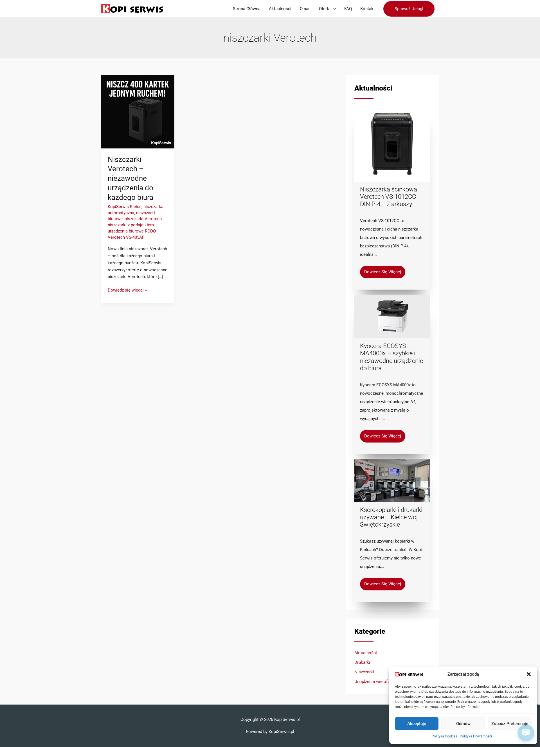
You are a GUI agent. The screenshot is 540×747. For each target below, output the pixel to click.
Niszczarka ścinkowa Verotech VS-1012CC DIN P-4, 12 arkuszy (388, 197)
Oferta (324, 8)
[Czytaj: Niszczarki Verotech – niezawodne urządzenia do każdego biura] (137, 111)
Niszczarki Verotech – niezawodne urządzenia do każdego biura (130, 178)
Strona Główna (246, 8)
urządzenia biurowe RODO (132, 231)
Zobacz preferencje (509, 723)
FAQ (348, 8)
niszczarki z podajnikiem (131, 224)
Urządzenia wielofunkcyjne (379, 681)
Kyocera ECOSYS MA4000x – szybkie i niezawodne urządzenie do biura (391, 357)
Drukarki (362, 662)
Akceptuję (416, 723)
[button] (529, 674)
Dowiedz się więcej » (127, 290)
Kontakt (367, 8)
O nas (305, 8)
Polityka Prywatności (476, 736)
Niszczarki (364, 671)
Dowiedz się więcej (382, 271)
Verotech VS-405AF (126, 237)
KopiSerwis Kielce (124, 206)
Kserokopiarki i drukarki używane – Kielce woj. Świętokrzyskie (391, 517)
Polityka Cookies (444, 736)
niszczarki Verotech (143, 218)
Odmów (463, 723)
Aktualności (280, 8)
